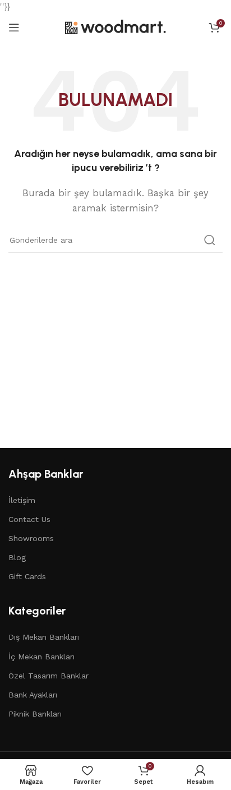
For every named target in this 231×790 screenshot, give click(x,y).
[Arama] (210, 240)
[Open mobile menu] (14, 27)
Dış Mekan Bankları (43, 636)
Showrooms (31, 538)
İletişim (21, 500)
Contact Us (29, 519)
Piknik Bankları (35, 713)
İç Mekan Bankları (41, 656)
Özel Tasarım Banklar (48, 675)
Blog (17, 557)
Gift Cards (27, 576)
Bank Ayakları (32, 694)
